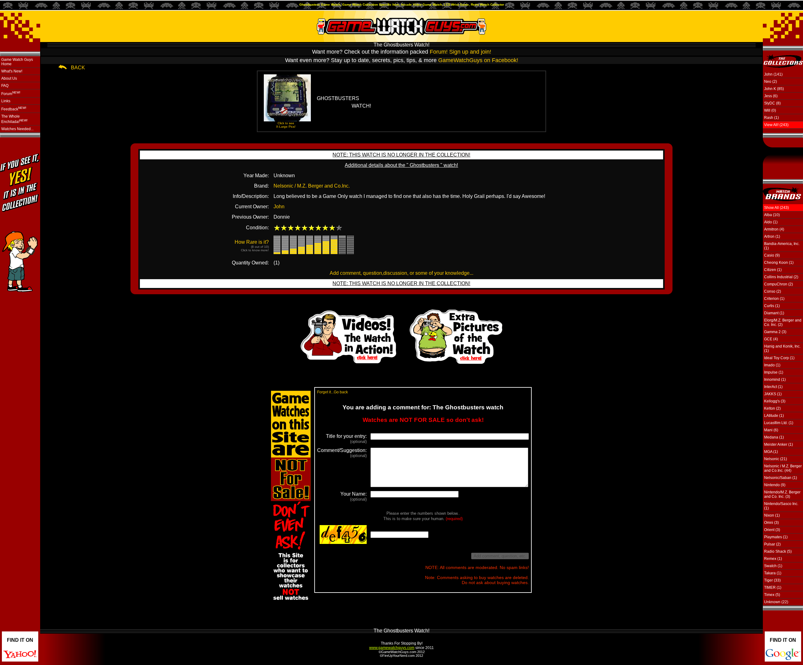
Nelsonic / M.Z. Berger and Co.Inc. (312, 186)
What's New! (11, 71)
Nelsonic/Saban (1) (780, 478)
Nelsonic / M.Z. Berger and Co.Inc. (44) (783, 468)
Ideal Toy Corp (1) (779, 358)
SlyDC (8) (772, 103)
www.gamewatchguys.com (391, 648)
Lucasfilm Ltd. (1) (778, 423)
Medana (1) (774, 437)
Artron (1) (772, 236)
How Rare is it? (252, 245)
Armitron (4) (774, 229)
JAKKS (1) (773, 394)
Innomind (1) (775, 379)
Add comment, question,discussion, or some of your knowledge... (401, 273)
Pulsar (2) (772, 544)
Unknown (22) (776, 602)
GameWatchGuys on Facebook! (478, 60)
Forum (10, 93)
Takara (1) (772, 573)
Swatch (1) (773, 566)
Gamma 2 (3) (775, 332)
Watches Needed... (17, 129)
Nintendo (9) (774, 485)
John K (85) (774, 89)
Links (5, 101)
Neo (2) (770, 81)
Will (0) (770, 110)
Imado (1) (772, 365)
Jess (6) (771, 96)
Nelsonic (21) (775, 459)
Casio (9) (772, 255)
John (279, 206)
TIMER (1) (772, 587)
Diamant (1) (774, 313)
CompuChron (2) (778, 284)
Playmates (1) (776, 537)
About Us (9, 78)
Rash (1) (771, 117)
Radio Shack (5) (778, 551)
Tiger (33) (772, 580)
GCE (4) (771, 339)
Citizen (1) (773, 270)
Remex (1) (773, 558)
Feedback (13, 108)
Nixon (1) (772, 515)
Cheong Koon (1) (779, 262)
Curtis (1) (772, 306)
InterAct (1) (773, 387)
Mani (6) (771, 430)
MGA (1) (771, 452)
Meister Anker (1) (778, 444)
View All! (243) (776, 125)
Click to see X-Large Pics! (285, 124)
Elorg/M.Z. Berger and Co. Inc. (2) (782, 322)
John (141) (773, 74)
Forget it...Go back (332, 392)
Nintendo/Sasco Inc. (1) (781, 506)
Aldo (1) (771, 222)
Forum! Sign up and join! (460, 52)
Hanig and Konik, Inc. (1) (782, 348)
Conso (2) (772, 291)
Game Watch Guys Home (17, 61)
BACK (78, 67)
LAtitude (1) (774, 415)
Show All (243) (776, 207)
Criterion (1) (774, 298)
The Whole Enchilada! (14, 119)
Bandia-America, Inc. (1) (782, 246)
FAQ (4, 85)
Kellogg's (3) (774, 401)
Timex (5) (772, 595)
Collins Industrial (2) (781, 277)
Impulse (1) (773, 372)
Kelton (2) (772, 408)
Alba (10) (772, 215)
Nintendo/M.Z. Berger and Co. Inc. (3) (782, 494)
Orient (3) (772, 530)
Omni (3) (771, 522)
